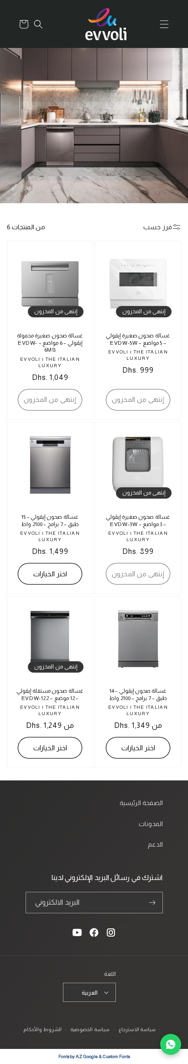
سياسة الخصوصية (90, 1029)
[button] (164, 24)
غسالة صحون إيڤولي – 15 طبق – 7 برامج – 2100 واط (50, 520)
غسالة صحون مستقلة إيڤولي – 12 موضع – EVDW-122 (50, 694)
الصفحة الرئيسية (141, 802)
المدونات (151, 823)
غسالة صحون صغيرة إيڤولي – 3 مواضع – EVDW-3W (138, 520)
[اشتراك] (152, 902)
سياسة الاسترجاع (137, 1029)
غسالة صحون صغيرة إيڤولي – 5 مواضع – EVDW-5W (138, 339)
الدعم (155, 844)
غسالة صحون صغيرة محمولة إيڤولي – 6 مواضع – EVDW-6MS (50, 342)
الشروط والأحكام (42, 1029)
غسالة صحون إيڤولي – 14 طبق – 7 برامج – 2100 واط (138, 694)
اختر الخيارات (50, 574)
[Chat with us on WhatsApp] (170, 1044)
